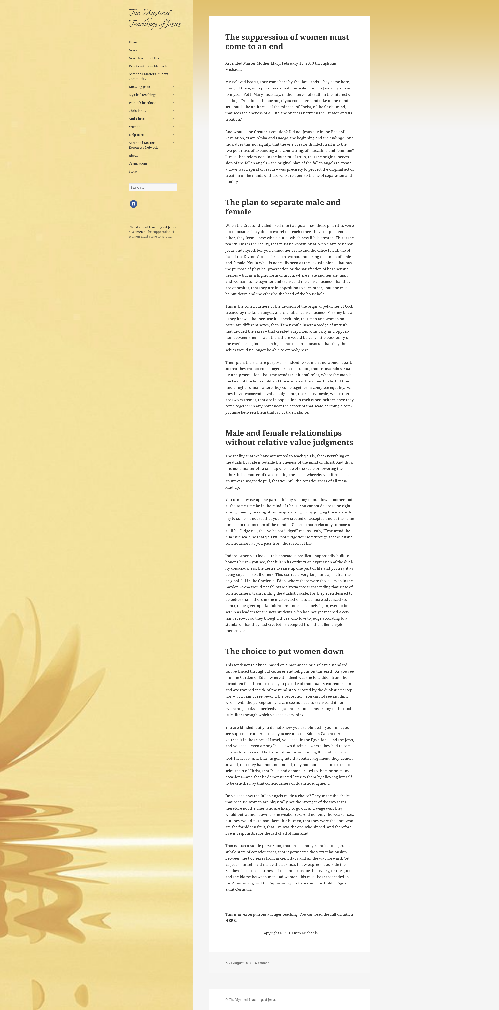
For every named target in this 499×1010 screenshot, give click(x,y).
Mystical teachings (142, 95)
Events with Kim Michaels (148, 66)
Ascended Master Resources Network (143, 145)
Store (133, 171)
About (133, 155)
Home (133, 42)
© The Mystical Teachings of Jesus (250, 1000)
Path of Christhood (143, 103)
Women (134, 127)
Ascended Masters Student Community (148, 76)
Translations (138, 163)
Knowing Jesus (139, 87)
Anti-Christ (137, 119)
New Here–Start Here (145, 58)
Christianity (137, 111)
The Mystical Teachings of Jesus (154, 19)
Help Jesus (136, 135)
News (133, 50)
